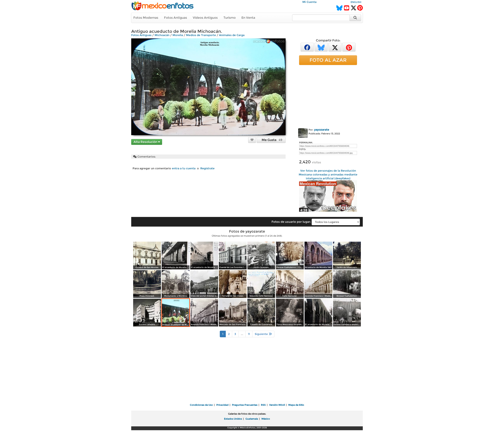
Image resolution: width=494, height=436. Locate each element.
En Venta (248, 17)
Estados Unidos (233, 418)
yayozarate (321, 129)
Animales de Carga (231, 35)
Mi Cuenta (309, 2)
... (242, 334)
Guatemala (251, 418)
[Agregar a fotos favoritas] (252, 140)
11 (249, 334)
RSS (263, 404)
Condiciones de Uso (201, 404)
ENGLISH (356, 2)
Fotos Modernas (145, 17)
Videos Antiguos (205, 17)
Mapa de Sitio (296, 404)
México (265, 418)
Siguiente (262, 334)
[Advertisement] (328, 96)
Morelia (178, 35)
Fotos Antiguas (175, 17)
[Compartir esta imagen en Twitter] (335, 47)
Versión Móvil (277, 404)
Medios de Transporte (201, 35)
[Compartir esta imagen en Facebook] (307, 47)
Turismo (229, 17)
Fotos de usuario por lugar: (291, 221)
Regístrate (207, 168)
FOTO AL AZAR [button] (328, 60)
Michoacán (162, 35)
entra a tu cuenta (183, 168)
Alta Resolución (146, 142)
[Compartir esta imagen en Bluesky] (321, 47)
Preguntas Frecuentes (244, 404)
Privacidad (222, 404)
